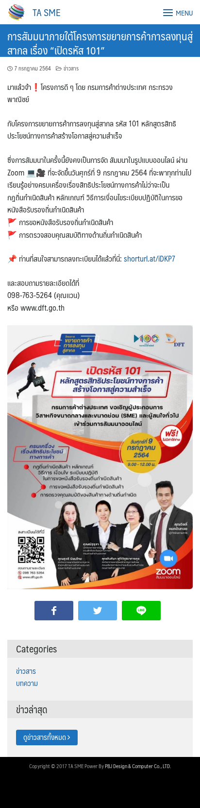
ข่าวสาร (71, 68)
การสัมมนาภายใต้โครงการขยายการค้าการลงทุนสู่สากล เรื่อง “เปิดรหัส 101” (100, 43)
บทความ (27, 683)
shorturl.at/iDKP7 (149, 258)
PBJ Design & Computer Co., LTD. (138, 766)
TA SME (47, 12)
